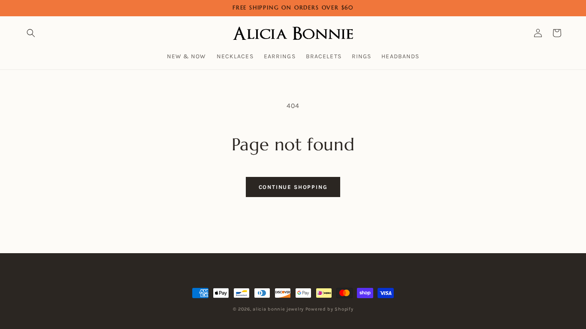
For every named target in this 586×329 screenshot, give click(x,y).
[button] (30, 33)
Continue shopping (293, 187)
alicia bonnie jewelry (278, 309)
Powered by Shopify (329, 309)
